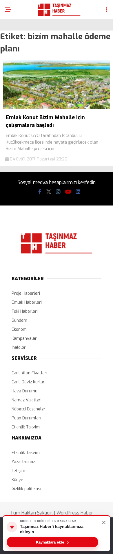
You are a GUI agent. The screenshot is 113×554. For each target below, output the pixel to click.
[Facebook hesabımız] (39, 191)
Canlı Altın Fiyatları (29, 373)
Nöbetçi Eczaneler (28, 409)
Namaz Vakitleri (26, 400)
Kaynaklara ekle (52, 542)
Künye (17, 479)
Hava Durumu (24, 391)
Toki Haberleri (25, 311)
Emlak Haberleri (27, 302)
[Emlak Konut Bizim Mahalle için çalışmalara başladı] (56, 107)
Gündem (19, 320)
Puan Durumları (26, 418)
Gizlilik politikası (26, 489)
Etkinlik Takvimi (26, 427)
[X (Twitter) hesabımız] (48, 191)
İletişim (18, 470)
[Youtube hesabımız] (68, 191)
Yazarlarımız (23, 461)
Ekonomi (20, 329)
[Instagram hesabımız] (58, 191)
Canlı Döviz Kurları (28, 382)
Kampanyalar (24, 338)
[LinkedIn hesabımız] (78, 191)
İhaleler (19, 347)
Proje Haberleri (26, 293)
